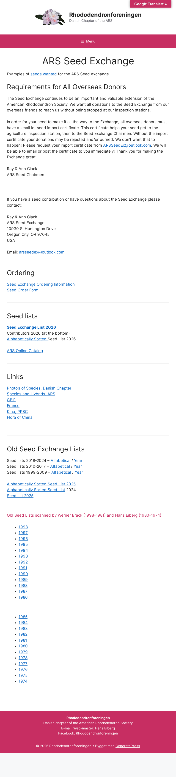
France (13, 405)
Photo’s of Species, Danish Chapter (39, 388)
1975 (23, 675)
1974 (23, 681)
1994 (23, 550)
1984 (23, 622)
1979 (23, 652)
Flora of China (20, 417)
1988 (23, 585)
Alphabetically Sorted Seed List (36, 489)
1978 (23, 657)
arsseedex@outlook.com (41, 252)
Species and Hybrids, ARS (31, 394)
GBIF (11, 400)
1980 (23, 646)
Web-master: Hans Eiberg (94, 728)
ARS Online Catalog (25, 350)
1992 (23, 562)
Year (78, 460)
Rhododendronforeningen (105, 14)
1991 (23, 568)
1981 (23, 640)
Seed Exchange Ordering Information (41, 284)
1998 (23, 527)
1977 (23, 663)
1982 (23, 634)
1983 (23, 628)
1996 (23, 538)
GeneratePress (128, 746)
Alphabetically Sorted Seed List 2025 (41, 484)
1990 (23, 574)
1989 (23, 579)
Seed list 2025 (20, 495)
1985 (23, 617)
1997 (23, 532)
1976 (23, 669)
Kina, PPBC (17, 411)
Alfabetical (60, 460)
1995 (23, 544)
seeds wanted (43, 74)
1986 (23, 597)
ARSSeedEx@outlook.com (127, 145)
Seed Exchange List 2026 (31, 327)
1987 (23, 591)
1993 (23, 556)
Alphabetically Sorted (27, 339)
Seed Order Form (22, 290)
